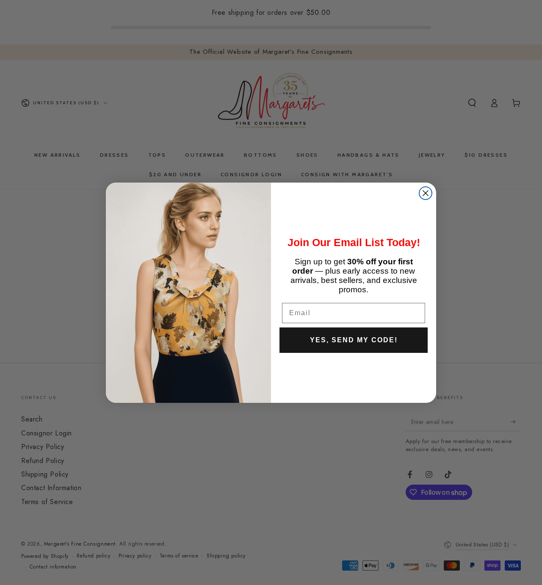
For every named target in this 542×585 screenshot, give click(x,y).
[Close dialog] (425, 193)
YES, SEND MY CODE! (354, 340)
